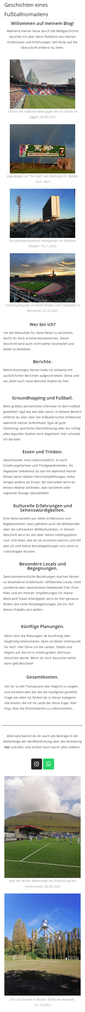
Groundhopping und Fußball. (42, 398)
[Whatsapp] (48, 764)
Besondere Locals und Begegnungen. (42, 566)
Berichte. (42, 362)
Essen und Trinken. (42, 452)
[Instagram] (36, 764)
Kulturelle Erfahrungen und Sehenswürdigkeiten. (42, 508)
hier (7, 747)
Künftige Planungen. (42, 626)
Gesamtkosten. (42, 677)
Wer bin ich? (43, 324)
